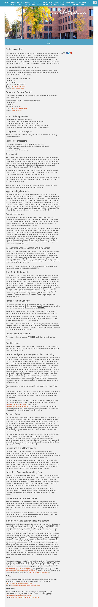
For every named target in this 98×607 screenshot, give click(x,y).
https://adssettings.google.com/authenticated (25, 585)
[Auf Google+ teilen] (71, 53)
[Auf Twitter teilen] (69, 53)
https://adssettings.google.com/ (39, 572)
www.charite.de (17, 110)
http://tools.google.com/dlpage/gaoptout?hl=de (21, 571)
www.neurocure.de (18, 88)
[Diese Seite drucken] (62, 53)
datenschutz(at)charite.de (19, 108)
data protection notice (78, 4)
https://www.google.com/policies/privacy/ (19, 583)
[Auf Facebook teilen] (67, 53)
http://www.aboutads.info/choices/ (16, 404)
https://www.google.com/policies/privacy (19, 569)
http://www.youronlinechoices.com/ (17, 406)
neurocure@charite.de (18, 86)
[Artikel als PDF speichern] (64, 53)
